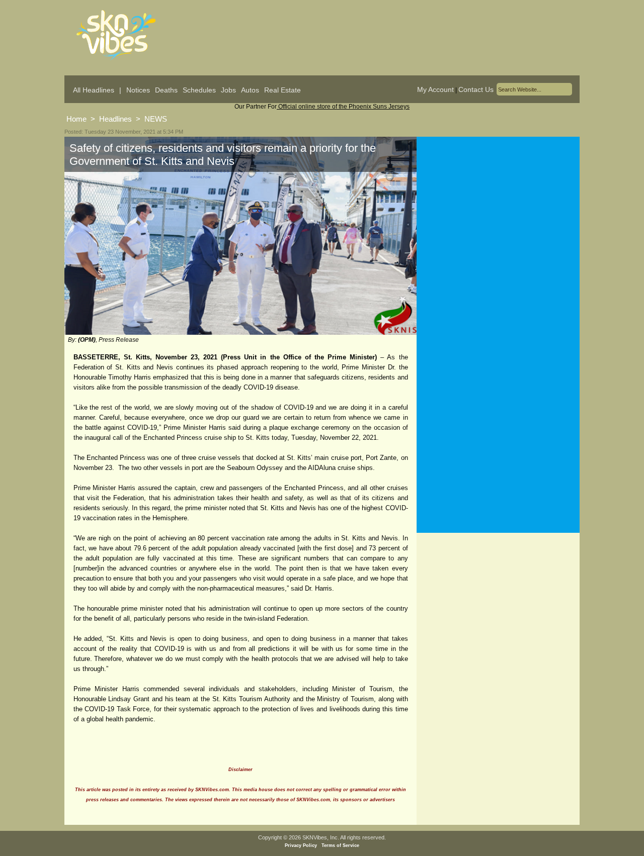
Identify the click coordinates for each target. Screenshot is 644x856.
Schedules (199, 90)
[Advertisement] (498, 236)
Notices (138, 90)
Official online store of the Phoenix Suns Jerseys (343, 106)
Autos (250, 90)
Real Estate (282, 90)
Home (76, 119)
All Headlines (93, 90)
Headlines (115, 119)
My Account (435, 89)
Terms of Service (340, 845)
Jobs (228, 90)
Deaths (166, 90)
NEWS (155, 119)
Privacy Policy (301, 845)
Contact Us (476, 89)
